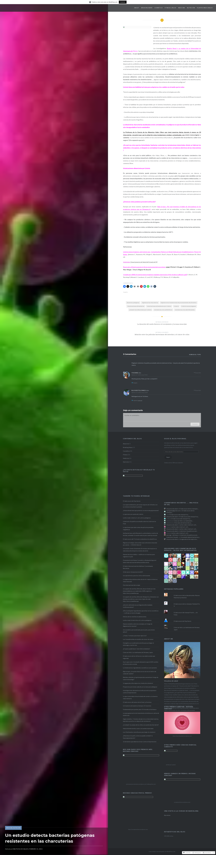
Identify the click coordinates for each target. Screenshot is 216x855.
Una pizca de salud (20, 849)
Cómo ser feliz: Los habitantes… (183, 521)
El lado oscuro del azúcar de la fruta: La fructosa (137, 702)
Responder (198, 372)
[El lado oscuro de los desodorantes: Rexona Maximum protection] (182, 593)
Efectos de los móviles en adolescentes (134, 616)
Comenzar (122, 2)
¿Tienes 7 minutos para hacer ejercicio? (135, 635)
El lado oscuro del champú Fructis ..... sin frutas (186, 613)
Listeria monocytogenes (188, 306)
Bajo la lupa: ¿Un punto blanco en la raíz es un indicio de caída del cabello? (139, 672)
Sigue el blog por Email (175, 438)
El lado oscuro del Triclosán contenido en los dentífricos (140, 539)
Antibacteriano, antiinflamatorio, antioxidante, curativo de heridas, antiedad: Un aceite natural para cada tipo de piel (140, 534)
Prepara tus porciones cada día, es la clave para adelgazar (140, 687)
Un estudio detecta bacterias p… (190, 537)
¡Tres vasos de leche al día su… (183, 523)
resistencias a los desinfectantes (185, 310)
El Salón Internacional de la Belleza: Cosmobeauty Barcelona (138, 567)
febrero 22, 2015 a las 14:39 (140, 392)
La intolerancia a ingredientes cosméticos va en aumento (140, 668)
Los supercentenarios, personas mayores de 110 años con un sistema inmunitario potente (140, 506)
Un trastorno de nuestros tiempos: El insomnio (137, 706)
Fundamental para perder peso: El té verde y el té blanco (139, 709)
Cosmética (158, 7)
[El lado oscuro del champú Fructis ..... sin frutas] (182, 610)
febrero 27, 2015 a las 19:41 (140, 375)
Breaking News (146, 7)
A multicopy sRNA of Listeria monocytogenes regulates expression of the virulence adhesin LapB (155, 275)
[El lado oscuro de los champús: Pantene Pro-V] (182, 601)
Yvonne (135, 373)
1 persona (140, 400)
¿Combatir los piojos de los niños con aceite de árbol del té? (141, 725)
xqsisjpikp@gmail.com (173, 510)
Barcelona (167, 815)
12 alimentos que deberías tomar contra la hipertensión (139, 741)
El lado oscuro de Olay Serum (131, 501)
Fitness (125, 454)
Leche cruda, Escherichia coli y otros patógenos (137, 620)
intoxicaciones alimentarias (135, 306)
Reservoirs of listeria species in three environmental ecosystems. (144, 267)
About (136, 7)
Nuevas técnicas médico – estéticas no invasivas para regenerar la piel (139, 555)
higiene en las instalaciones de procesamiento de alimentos (178, 302)
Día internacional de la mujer (131, 585)
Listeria (176, 306)
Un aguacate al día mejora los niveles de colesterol (138, 683)
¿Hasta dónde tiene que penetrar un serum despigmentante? (141, 510)
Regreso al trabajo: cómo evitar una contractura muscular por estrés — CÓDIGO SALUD (140, 544)
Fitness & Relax (170, 7)
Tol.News (145, 396)
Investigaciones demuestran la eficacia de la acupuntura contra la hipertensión (139, 691)
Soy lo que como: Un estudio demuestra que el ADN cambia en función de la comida (140, 663)
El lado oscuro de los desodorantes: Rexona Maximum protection (187, 596)
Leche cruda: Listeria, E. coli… (188, 525)
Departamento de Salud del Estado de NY (140, 262)
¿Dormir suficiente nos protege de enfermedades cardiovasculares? (137, 606)
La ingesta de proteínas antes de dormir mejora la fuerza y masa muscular (140, 580)
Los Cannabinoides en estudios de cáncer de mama (138, 639)
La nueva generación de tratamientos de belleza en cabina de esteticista (141, 714)
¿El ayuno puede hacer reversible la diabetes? (136, 649)
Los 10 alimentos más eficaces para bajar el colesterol (139, 732)
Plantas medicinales (205, 7)
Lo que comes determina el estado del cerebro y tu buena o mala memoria (140, 697)
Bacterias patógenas (133, 302)
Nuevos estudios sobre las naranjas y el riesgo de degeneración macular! (137, 625)
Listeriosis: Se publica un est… (188, 531)
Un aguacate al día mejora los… (188, 539)
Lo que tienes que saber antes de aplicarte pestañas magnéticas (138, 528)
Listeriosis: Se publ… (172, 537)
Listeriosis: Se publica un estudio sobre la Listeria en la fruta (139, 522)
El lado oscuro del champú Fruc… (179, 514)
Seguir (168, 457)
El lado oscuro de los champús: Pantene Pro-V (187, 605)
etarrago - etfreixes (172, 535)
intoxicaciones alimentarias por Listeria (159, 306)
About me (126, 443)
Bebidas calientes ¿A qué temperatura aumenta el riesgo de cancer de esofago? (140, 678)
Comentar (195, 424)
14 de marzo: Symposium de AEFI (133, 572)
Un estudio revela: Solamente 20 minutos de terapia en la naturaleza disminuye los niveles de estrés (140, 549)
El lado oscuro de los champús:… (189, 508)
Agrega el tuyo (195, 354)
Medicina (181, 7)
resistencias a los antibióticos (163, 310)
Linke (168, 267)
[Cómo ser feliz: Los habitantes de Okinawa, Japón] (182, 625)
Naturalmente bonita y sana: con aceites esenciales (138, 728)
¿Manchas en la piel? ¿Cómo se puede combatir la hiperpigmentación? (138, 737)
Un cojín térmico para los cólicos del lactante (136, 575)
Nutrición (191, 7)
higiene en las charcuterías (150, 302)
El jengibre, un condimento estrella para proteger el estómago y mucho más (138, 644)
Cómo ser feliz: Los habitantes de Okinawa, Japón (138, 652)
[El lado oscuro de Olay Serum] (182, 618)
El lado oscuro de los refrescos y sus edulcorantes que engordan (139, 657)
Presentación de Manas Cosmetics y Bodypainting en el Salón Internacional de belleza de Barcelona (139, 561)
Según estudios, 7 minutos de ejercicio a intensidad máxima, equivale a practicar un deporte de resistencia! (141, 720)
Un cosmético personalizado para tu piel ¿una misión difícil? (139, 631)
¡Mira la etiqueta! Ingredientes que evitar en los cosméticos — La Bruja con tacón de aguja (140, 612)
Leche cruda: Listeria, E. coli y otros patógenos (137, 518)
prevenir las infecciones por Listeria (140, 310)
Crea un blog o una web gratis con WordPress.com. (162, 851)
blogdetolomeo (139, 390)
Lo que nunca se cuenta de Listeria (133, 514)
